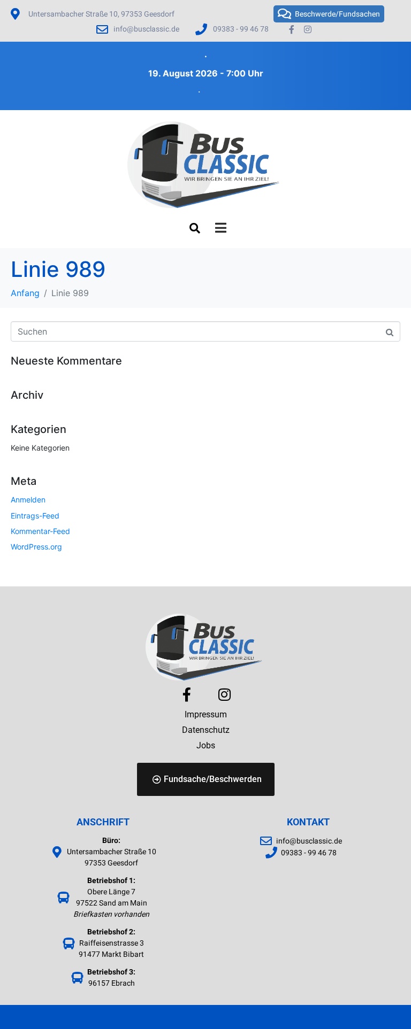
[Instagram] (308, 29)
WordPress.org (36, 546)
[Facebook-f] (292, 29)
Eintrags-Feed (35, 515)
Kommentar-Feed (40, 531)
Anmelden (28, 499)
